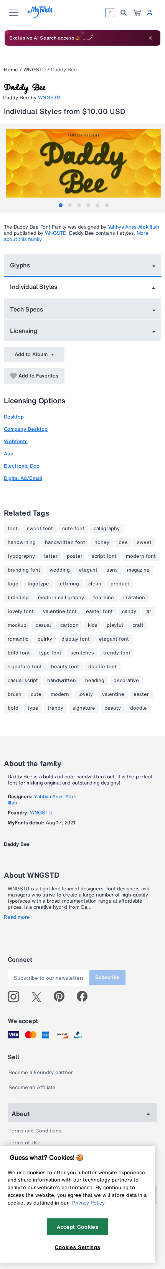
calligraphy (107, 529)
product (120, 584)
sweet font (40, 529)
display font (75, 639)
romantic (18, 639)
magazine (138, 570)
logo (13, 584)
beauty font (65, 667)
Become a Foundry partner (40, 1072)
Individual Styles (34, 286)
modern (60, 694)
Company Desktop (26, 429)
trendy (55, 708)
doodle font (102, 667)
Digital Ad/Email (23, 478)
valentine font (60, 611)
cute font (73, 529)
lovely (85, 694)
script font (104, 556)
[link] (137, 13)
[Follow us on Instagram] (16, 996)
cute (36, 694)
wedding (60, 570)
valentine (113, 694)
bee (123, 542)
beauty (112, 708)
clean (94, 584)
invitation (134, 598)
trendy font (116, 653)
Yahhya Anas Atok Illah (133, 227)
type (33, 708)
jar (148, 611)
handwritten (61, 680)
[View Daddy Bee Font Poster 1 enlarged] (83, 168)
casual (43, 625)
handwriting (22, 542)
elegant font (114, 639)
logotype (38, 584)
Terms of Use (24, 1142)
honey (101, 542)
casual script (23, 680)
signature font (25, 667)
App (8, 453)
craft (138, 625)
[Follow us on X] (39, 996)
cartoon (69, 625)
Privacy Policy (88, 1202)
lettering (68, 584)
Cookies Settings (78, 1247)
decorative (126, 680)
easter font (99, 611)
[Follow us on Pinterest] (62, 996)
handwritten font (65, 542)
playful (115, 625)
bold (13, 708)
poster (74, 556)
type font (50, 653)
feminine (103, 598)
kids (92, 625)
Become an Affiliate (32, 1087)
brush (14, 694)
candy (129, 611)
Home (11, 69)
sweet (144, 542)
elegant (88, 570)
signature (84, 708)
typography (21, 556)
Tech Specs (26, 309)
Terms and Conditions (34, 1130)
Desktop (14, 416)
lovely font (21, 611)
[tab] (60, 205)
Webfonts (16, 441)
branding (18, 598)
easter (141, 694)
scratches (82, 653)
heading (94, 680)
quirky (45, 639)
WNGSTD (34, 69)
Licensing (24, 330)
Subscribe (107, 977)
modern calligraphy (61, 598)
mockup (17, 625)
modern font (141, 556)
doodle (138, 708)
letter (51, 556)
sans (112, 570)
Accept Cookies (77, 1227)
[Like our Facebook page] (85, 996)
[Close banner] (150, 38)
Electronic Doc (21, 466)
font (13, 529)
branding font (24, 570)
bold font (19, 653)
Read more (17, 917)
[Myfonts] (40, 16)
